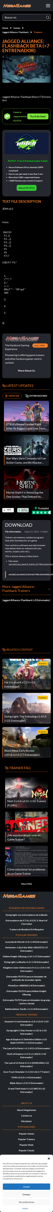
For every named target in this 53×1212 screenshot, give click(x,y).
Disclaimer (26, 1121)
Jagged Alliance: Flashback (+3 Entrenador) (26, 600)
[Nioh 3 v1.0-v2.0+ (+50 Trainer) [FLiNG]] (26, 792)
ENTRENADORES (38, 395)
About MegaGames (26, 1110)
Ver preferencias (26, 1202)
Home (5, 28)
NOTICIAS (14, 395)
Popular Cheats (26, 1150)
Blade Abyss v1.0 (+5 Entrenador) (26, 1083)
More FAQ (26, 883)
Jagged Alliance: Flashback (15, 32)
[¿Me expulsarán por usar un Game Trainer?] (26, 826)
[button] (48, 1158)
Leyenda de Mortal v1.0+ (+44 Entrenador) (26, 941)
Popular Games (26, 1133)
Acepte (26, 1186)
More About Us (26, 370)
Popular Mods (26, 1144)
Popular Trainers (26, 1139)
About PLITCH (27, 187)
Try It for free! (38, 116)
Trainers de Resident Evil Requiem (26, 929)
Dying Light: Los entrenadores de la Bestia (26, 914)
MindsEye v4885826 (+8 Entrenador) (26, 985)
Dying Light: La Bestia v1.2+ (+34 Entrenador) (26, 962)
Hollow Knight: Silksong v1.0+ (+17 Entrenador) (26, 956)
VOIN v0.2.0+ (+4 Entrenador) (26, 1077)
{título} (25, 1208)
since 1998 (39, 345)
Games (16, 28)
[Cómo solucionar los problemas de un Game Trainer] (26, 861)
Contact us (26, 1115)
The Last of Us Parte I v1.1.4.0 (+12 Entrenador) (26, 1048)
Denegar (26, 1194)
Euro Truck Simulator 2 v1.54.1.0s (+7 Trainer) (27, 1071)
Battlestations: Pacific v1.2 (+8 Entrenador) (26, 1009)
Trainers (38, 32)
